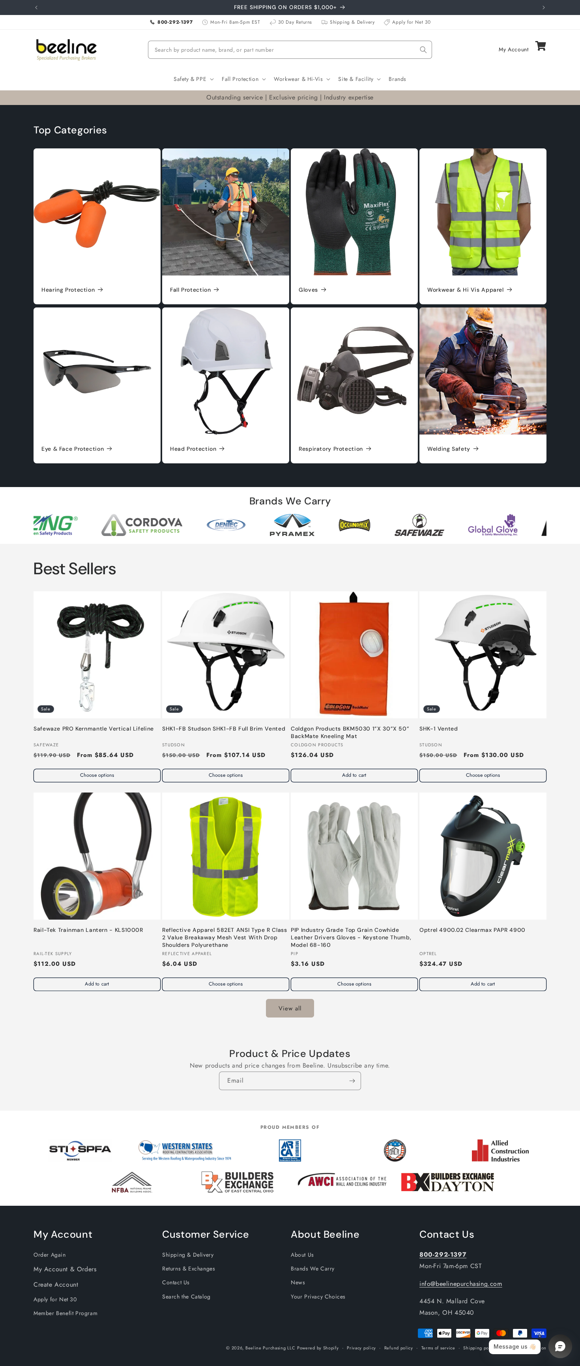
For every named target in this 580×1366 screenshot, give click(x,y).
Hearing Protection (68, 289)
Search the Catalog (186, 1296)
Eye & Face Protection (72, 448)
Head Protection (193, 448)
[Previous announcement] (36, 7)
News (298, 1283)
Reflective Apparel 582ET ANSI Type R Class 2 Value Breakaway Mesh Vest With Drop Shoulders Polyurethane (224, 937)
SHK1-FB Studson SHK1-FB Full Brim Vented (223, 728)
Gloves (308, 289)
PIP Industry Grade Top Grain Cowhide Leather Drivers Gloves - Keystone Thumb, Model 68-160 (351, 937)
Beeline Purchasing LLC (270, 1348)
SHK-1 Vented (438, 728)
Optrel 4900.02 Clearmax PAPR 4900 (472, 929)
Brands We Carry (313, 1269)
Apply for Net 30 (55, 1299)
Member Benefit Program (65, 1313)
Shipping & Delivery (187, 1255)
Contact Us (176, 1283)
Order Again (50, 1255)
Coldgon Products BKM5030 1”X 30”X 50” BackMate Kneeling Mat (350, 732)
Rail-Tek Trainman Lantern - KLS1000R (88, 929)
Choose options (97, 775)
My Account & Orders (65, 1269)
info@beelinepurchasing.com (460, 1283)
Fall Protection (190, 289)
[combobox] (290, 49)
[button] (193, 79)
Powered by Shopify (318, 1348)
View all (290, 1008)
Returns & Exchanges (188, 1269)
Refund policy (398, 1348)
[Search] (423, 49)
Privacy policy (361, 1348)
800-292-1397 (442, 1254)
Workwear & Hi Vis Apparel (465, 289)
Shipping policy (479, 1348)
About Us (302, 1255)
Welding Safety (448, 448)
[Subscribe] (352, 1081)
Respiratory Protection (331, 448)
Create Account (56, 1284)
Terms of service (438, 1348)
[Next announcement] (543, 7)
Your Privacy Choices (318, 1296)
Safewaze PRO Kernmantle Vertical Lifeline (94, 728)
